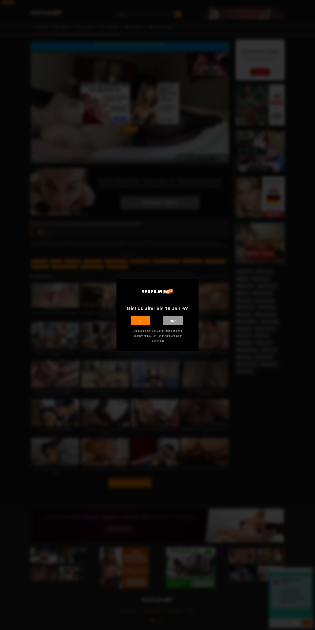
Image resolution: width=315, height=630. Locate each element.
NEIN (173, 320)
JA (140, 320)
